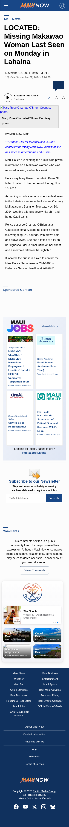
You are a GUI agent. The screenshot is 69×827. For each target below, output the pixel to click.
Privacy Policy (25, 798)
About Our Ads (43, 798)
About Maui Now (34, 726)
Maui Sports (50, 684)
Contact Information (34, 734)
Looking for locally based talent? (34, 450)
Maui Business (50, 673)
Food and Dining (50, 695)
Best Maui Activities (50, 689)
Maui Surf (19, 684)
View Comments (34, 570)
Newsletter (34, 756)
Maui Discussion (19, 695)
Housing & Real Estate (18, 700)
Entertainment (50, 678)
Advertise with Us (34, 741)
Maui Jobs (19, 706)
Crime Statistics (19, 689)
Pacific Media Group (44, 791)
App (34, 749)
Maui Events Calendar (50, 700)
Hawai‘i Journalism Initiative (18, 713)
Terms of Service (34, 763)
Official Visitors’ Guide (50, 706)
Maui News (12, 19)
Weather (19, 678)
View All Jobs (48, 326)
